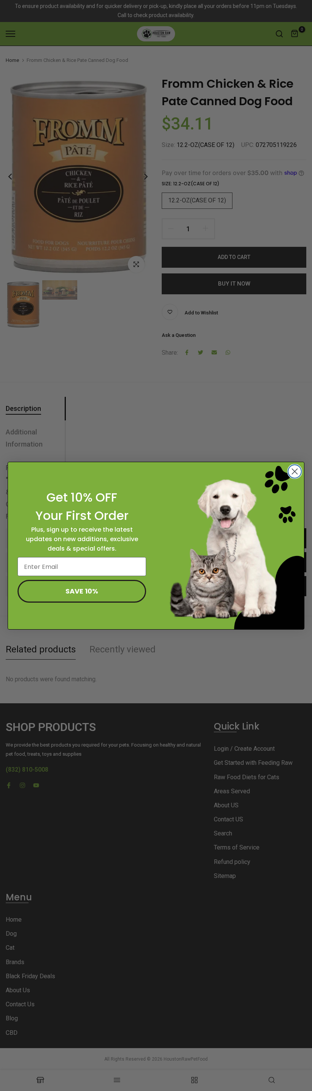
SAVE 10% (81, 591)
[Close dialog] (294, 471)
